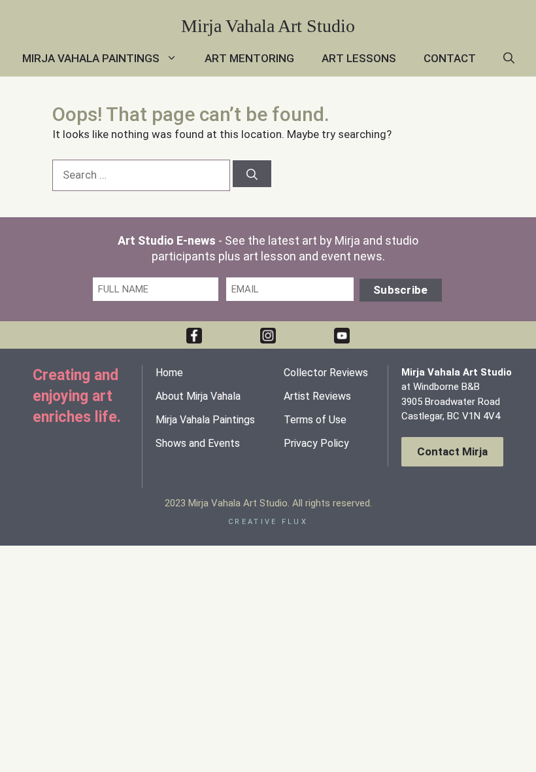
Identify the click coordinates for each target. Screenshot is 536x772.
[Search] (252, 173)
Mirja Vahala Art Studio (268, 26)
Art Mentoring (249, 58)
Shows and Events (198, 443)
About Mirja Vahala (198, 396)
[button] (509, 59)
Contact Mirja (452, 451)
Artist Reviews (317, 396)
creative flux (268, 522)
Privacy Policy (316, 443)
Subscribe (400, 289)
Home (169, 372)
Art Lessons (359, 58)
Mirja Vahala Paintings (90, 58)
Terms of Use (315, 419)
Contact (450, 58)
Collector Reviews (326, 372)
